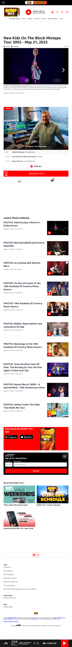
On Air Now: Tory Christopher (36, 146)
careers (47, 619)
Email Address (17, 461)
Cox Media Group (12, 618)
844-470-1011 (37, 173)
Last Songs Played (14, 18)
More (61, 18)
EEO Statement (9, 574)
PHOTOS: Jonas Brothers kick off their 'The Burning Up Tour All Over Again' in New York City (23, 367)
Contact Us (7, 567)
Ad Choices (35, 619)
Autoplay (15, 46)
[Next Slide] (63, 70)
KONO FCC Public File (11, 582)
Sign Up (36, 471)
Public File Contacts (10, 578)
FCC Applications (9, 585)
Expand (8, 46)
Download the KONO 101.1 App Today (18, 528)
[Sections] (3, 2)
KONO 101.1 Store (40, 18)
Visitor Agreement (58, 618)
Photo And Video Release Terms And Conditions (20, 589)
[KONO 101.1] (36, 2)
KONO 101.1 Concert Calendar (48, 505)
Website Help (8, 607)
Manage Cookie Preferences (11, 621)
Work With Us (8, 571)
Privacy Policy (7, 619)
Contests (30, 18)
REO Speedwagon (39, 13)
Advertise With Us (53, 18)
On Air (23, 18)
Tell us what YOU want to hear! (16, 505)
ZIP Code (7, 461)
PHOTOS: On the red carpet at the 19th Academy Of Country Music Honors (22, 286)
